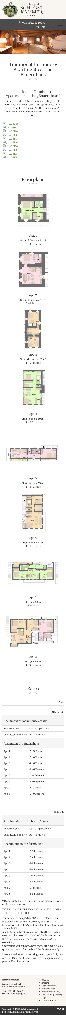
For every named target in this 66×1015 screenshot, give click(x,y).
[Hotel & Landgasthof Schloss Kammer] (27, 1)
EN (43, 27)
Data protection (49, 985)
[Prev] (2, 120)
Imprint (45, 982)
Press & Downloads (50, 991)
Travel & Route (48, 1000)
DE (38, 27)
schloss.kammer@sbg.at (13, 993)
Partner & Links (48, 988)
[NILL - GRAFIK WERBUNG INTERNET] (60, 1009)
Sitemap (45, 979)
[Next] (3, 120)
